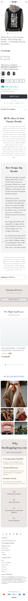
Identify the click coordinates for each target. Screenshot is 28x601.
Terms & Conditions (6, 562)
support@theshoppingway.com (9, 540)
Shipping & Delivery (6, 546)
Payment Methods (6, 550)
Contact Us (4, 569)
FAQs (3, 552)
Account (4, 567)
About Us (4, 571)
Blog (3, 560)
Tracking (4, 554)
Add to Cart (14, 96)
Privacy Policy (5, 564)
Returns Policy (5, 548)
